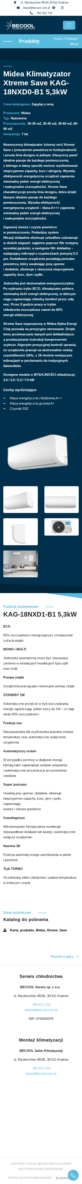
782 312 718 (44, 13)
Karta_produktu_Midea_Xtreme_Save (38, 930)
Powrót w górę (62, 956)
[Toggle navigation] (69, 25)
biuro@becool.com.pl (36, 7)
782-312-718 (41, 1068)
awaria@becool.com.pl (41, 1010)
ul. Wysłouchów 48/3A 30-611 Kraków (44, 2)
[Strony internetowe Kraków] (63, 1177)
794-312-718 (41, 1004)
